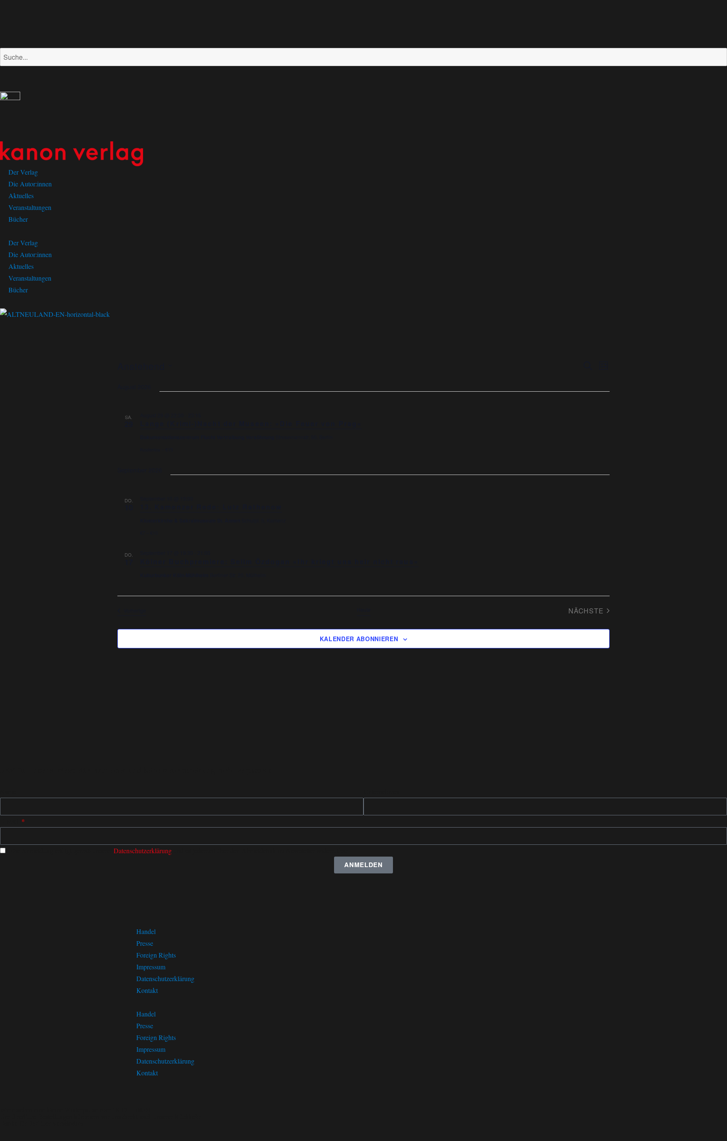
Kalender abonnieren (359, 638)
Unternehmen (382, 791)
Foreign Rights (156, 954)
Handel (146, 931)
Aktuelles (21, 195)
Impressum (150, 966)
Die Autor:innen (30, 183)
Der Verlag (23, 171)
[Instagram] (33, 22)
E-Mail (10, 821)
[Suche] (6, 74)
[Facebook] (10, 22)
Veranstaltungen (29, 207)
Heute (364, 609)
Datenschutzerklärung (143, 850)
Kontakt (147, 990)
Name (8, 791)
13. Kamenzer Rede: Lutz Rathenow (211, 507)
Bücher (18, 219)
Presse (144, 943)
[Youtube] (55, 22)
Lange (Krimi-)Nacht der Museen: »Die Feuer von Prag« (251, 423)
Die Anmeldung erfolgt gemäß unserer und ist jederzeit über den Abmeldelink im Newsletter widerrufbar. (179, 850)
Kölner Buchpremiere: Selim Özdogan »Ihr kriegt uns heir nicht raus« (279, 561)
